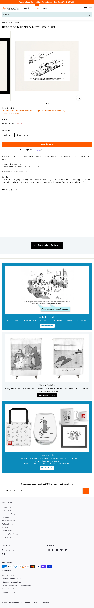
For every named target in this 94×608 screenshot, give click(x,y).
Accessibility (7, 527)
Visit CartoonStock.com (11, 575)
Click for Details (47, 468)
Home (4, 22)
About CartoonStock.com (12, 582)
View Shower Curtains (47, 395)
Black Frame (22, 135)
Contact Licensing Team (11, 579)
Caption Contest (8, 592)
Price (4, 119)
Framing (6, 130)
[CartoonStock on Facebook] (52, 550)
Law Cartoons (14, 22)
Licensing (27, 8)
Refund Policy (7, 524)
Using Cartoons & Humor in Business (16, 585)
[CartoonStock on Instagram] (48, 550)
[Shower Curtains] (47, 358)
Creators (5, 517)
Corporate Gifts (8, 510)
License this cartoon (10, 113)
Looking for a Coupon (10, 534)
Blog (44, 8)
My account (6, 537)
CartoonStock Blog (9, 589)
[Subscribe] (86, 491)
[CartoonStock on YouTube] (57, 550)
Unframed (8, 135)
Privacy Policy (7, 531)
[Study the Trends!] (47, 290)
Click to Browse (47, 326)
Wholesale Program (10, 514)
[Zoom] (78, 97)
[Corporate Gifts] (47, 428)
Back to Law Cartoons (49, 245)
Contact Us (6, 507)
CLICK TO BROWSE (66, 2)
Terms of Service (8, 521)
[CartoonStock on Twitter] (61, 550)
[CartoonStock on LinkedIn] (66, 550)
